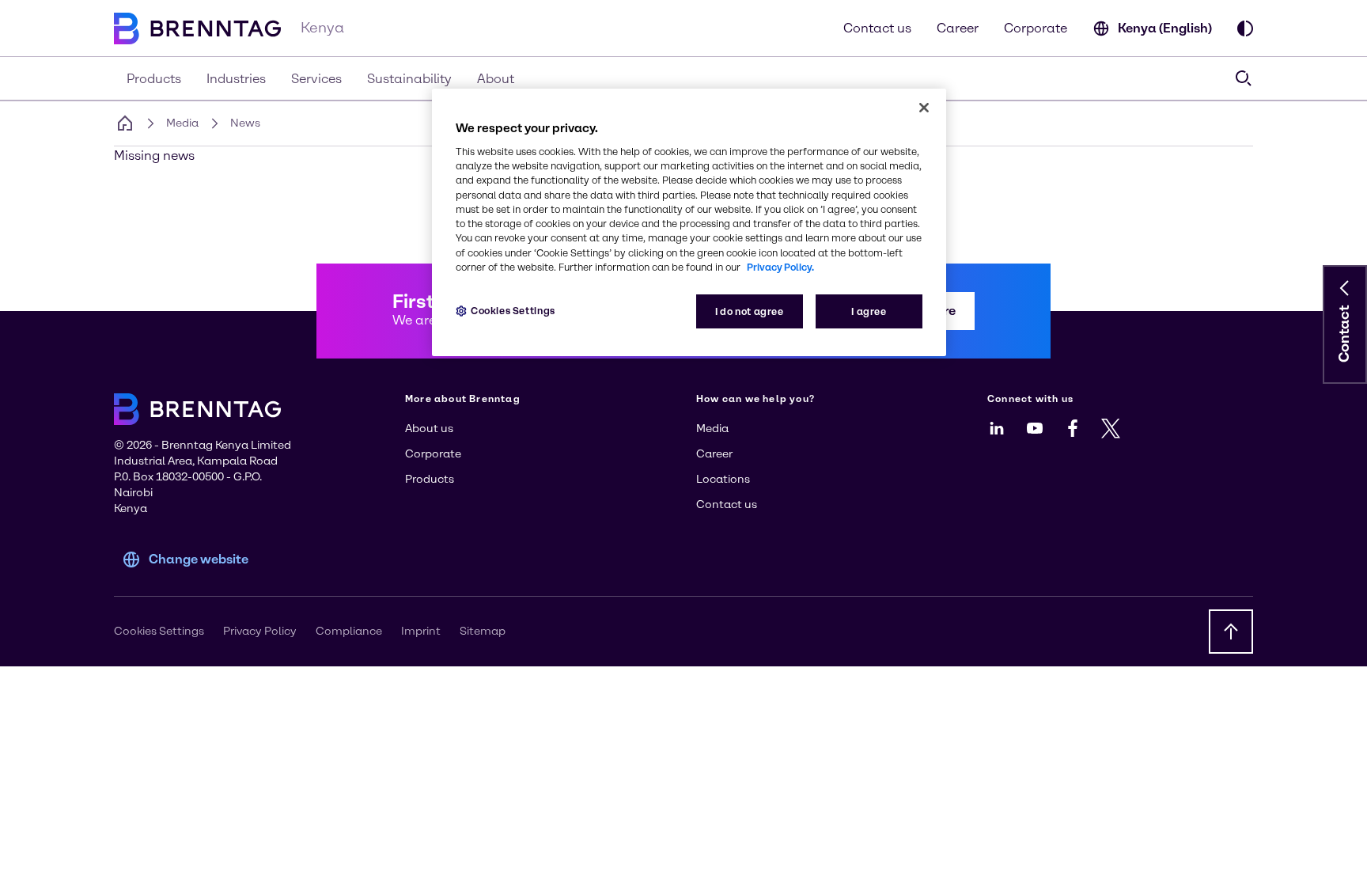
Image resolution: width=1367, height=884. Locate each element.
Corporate (1035, 28)
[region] (689, 223)
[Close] (924, 107)
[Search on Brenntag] (1243, 78)
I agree (868, 311)
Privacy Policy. (780, 267)
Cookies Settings (513, 311)
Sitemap (483, 631)
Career (958, 28)
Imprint (421, 631)
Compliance (349, 631)
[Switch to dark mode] (1245, 28)
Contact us (877, 28)
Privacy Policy (260, 631)
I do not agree (749, 311)
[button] (1344, 288)
